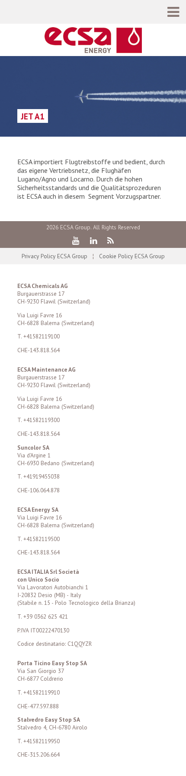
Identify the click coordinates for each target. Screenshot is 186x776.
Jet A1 (33, 116)
